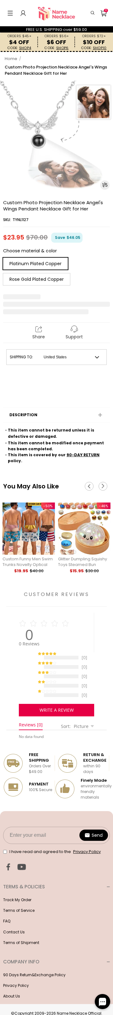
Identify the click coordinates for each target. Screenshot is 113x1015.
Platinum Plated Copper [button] (35, 263)
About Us (11, 1002)
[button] (10, 13)
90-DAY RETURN (83, 454)
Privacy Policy (16, 991)
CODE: (19, 48)
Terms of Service (19, 916)
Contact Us (14, 938)
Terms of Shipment (21, 949)
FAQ (6, 927)
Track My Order (17, 906)
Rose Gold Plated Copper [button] (36, 279)
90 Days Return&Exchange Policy (34, 981)
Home (11, 59)
